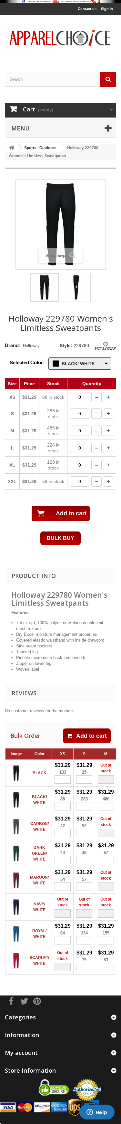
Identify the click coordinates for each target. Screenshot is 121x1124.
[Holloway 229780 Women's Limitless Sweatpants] (44, 287)
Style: (66, 345)
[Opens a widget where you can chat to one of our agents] (97, 1113)
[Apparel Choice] (60, 38)
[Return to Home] (11, 148)
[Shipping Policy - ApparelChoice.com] (60, 1)
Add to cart (91, 736)
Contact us (87, 9)
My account (21, 1053)
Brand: (12, 345)
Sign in (107, 9)
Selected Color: (27, 362)
